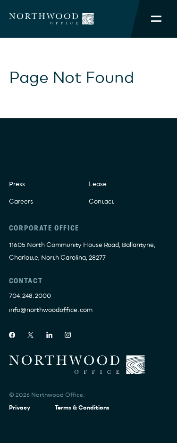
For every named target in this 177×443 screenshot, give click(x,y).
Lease (98, 184)
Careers (21, 201)
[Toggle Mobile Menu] (156, 19)
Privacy (19, 408)
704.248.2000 (30, 296)
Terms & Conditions (82, 408)
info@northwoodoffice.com (51, 310)
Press (17, 184)
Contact (101, 201)
